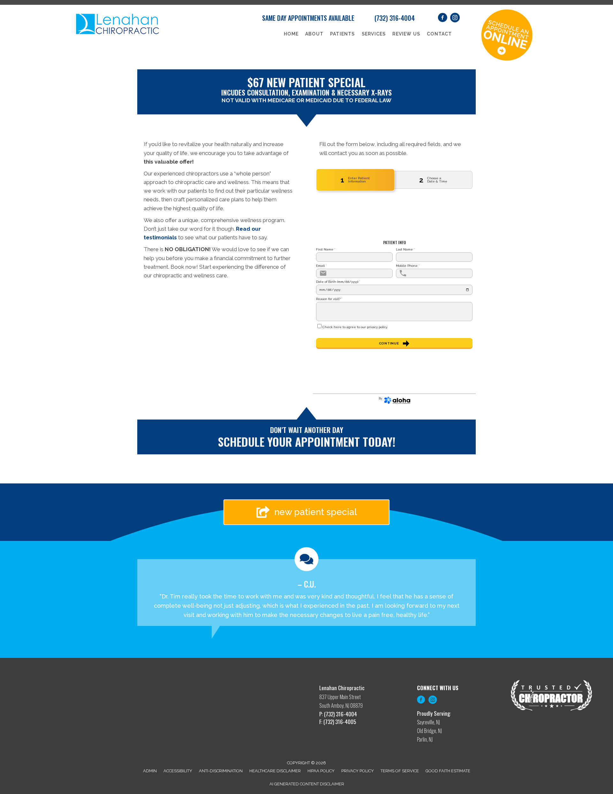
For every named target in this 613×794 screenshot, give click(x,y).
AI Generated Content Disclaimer (306, 784)
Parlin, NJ (425, 739)
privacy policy (377, 327)
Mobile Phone (408, 265)
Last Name (405, 249)
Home (291, 33)
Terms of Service (400, 770)
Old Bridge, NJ (429, 731)
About (314, 33)
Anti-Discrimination (221, 770)
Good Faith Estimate (448, 770)
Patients (342, 33)
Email (321, 265)
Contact (439, 33)
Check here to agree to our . (355, 327)
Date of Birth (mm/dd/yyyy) (338, 281)
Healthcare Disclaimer (275, 770)
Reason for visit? (329, 299)
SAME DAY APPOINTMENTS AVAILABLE (308, 18)
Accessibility (177, 770)
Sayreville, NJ (428, 722)
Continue (389, 343)
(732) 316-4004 (395, 18)
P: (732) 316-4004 (338, 714)
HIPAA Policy (321, 770)
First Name (325, 249)
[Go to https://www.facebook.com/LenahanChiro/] (421, 701)
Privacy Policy (357, 770)
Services (374, 33)
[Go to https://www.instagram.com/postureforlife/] (432, 701)
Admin (150, 770)
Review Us (406, 33)
